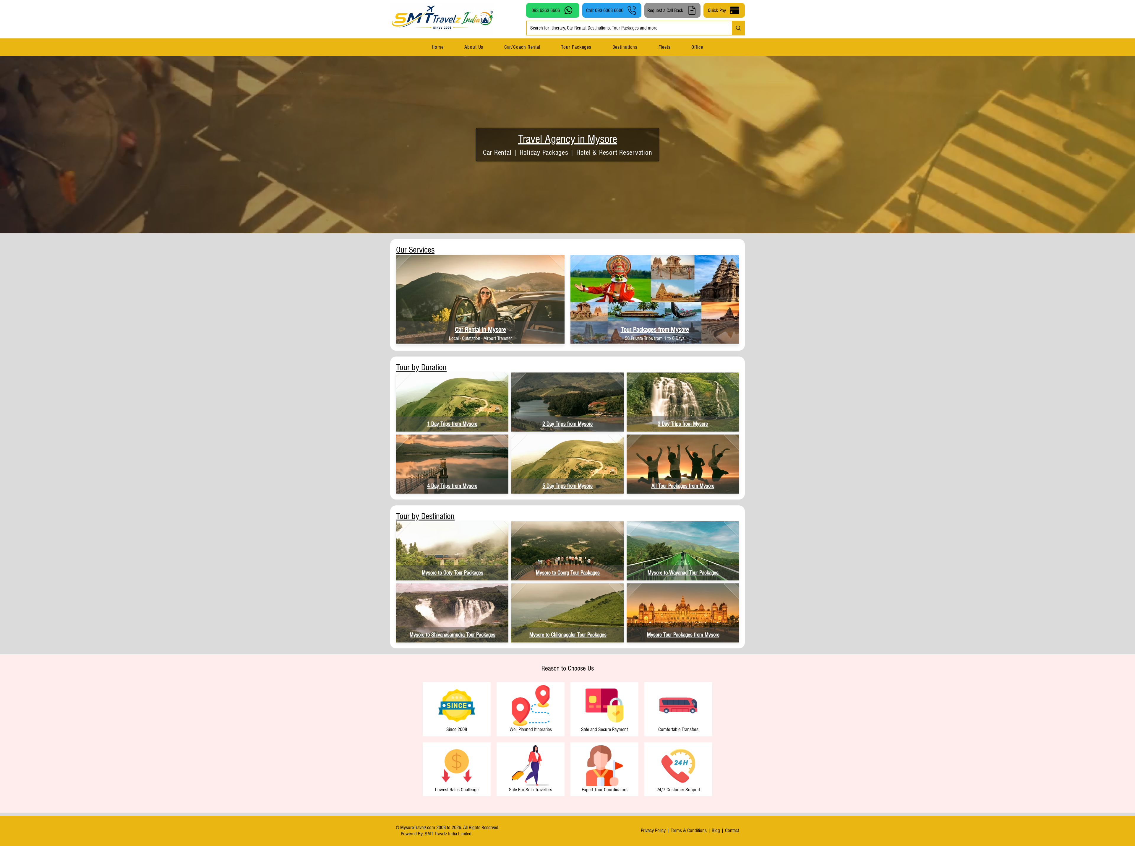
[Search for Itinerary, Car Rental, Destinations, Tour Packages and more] (738, 28)
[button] (625, 47)
